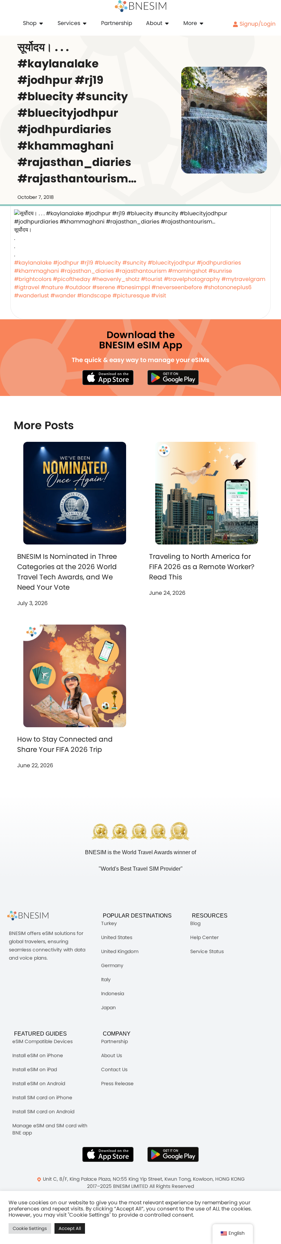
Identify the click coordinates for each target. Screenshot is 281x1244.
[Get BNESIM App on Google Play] (173, 1154)
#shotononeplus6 (228, 287)
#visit (158, 295)
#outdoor (78, 287)
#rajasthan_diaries (87, 271)
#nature (52, 287)
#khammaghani (36, 271)
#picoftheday (71, 279)
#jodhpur (66, 263)
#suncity (134, 263)
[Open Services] (84, 23)
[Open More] (201, 23)
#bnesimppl (133, 287)
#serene (103, 287)
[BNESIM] (33, 916)
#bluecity (108, 263)
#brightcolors (32, 279)
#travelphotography (192, 279)
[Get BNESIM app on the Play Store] (173, 377)
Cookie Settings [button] (30, 1228)
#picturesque (131, 295)
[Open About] (167, 23)
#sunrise (220, 271)
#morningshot (187, 271)
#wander (63, 295)
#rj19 (86, 263)
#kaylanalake (33, 263)
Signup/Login (257, 24)
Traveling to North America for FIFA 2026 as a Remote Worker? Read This (201, 567)
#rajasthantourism (141, 271)
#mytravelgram (243, 279)
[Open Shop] (41, 23)
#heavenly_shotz (115, 279)
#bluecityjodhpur (171, 263)
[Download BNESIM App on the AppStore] (108, 1154)
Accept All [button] (70, 1228)
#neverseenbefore (176, 287)
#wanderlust (31, 295)
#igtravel (26, 287)
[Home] (140, 6)
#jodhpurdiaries (219, 263)
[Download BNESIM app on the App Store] (108, 377)
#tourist (151, 279)
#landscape (94, 295)
